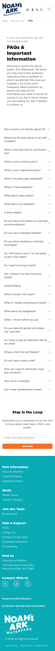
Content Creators (12, 499)
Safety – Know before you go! (21, 319)
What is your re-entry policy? (21, 161)
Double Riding (12, 285)
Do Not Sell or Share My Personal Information (23, 606)
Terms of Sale (26, 645)
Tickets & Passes (12, 476)
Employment (9, 513)
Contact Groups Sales (15, 537)
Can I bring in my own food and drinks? (22, 275)
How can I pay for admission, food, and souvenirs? (24, 370)
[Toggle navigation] (49, 9)
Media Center (10, 495)
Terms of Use (12, 645)
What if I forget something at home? (25, 302)
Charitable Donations (14, 541)
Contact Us (8, 532)
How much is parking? (17, 381)
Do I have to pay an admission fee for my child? (25, 341)
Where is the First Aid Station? (21, 352)
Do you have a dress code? (19, 360)
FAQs (5, 527)
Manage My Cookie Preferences (16, 598)
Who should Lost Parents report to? (24, 129)
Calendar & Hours (12, 481)
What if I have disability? (18, 187)
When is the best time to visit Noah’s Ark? (25, 151)
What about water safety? (19, 195)
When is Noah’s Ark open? (19, 294)
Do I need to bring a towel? (20, 265)
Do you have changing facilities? (22, 233)
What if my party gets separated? (23, 178)
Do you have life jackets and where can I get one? (24, 330)
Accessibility (9, 546)
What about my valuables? (19, 204)
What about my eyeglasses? (20, 311)
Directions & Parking (14, 560)
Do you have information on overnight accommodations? (26, 222)
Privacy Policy (41, 645)
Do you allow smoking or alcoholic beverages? (24, 243)
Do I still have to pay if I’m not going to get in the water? (25, 255)
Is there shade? (12, 212)
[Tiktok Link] (16, 584)
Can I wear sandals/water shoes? (23, 389)
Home (5, 21)
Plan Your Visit (18, 21)
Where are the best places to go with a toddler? (25, 139)
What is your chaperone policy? (22, 170)
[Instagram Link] (28, 584)
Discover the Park (12, 471)
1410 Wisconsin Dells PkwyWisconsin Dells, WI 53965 (18, 567)
